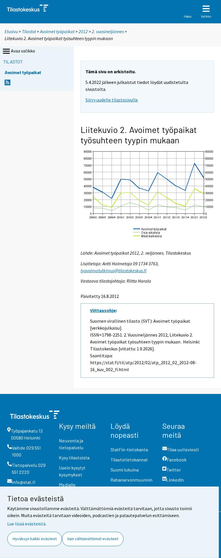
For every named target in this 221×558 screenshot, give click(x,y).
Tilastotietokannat (129, 459)
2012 (83, 31)
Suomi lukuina (124, 469)
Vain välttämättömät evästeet (92, 538)
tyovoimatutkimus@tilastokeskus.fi (113, 270)
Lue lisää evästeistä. (26, 524)
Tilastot (29, 31)
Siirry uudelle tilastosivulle (111, 100)
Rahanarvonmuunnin (131, 479)
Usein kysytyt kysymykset (72, 471)
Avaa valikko (23, 51)
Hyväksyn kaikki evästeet (35, 538)
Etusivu (11, 31)
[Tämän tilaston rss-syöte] (7, 84)
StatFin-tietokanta (129, 449)
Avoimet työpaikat (57, 31)
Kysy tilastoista (74, 457)
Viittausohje (103, 310)
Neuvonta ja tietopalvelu (71, 444)
